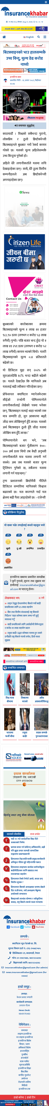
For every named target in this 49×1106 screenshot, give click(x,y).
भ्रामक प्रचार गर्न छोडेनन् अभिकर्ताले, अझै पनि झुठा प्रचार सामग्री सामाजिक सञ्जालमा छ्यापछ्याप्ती (28, 850)
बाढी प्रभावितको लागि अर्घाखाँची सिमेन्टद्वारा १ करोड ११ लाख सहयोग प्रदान (24, 626)
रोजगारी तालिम (24, 1082)
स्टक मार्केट (24, 1061)
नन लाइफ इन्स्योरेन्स (24, 1037)
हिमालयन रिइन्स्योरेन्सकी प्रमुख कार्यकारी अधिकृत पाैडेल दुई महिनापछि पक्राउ (28, 860)
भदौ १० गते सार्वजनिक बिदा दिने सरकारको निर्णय (24, 840)
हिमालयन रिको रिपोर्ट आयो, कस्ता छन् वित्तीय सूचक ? (27, 880)
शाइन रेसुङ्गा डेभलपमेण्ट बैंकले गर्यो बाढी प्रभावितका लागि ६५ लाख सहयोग (23, 605)
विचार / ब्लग (24, 1044)
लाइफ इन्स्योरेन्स (24, 1034)
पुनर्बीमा (25, 1054)
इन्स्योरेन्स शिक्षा (24, 1068)
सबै (42, 598)
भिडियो (24, 1085)
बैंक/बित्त (24, 1072)
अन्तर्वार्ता (24, 1058)
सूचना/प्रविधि (24, 1065)
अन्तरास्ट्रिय (24, 1051)
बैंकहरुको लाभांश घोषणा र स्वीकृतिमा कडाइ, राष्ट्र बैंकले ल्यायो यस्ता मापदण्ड (27, 900)
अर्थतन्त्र (24, 1078)
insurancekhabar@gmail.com (27, 587)
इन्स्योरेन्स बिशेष (24, 1041)
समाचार (24, 1030)
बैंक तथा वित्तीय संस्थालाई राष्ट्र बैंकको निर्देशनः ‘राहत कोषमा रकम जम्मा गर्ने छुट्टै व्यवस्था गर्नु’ (22, 616)
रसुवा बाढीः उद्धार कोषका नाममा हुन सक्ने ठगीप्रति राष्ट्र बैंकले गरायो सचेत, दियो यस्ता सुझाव (23, 636)
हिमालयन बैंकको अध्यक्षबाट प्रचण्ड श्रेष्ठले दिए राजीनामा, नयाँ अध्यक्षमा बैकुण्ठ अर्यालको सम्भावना (28, 890)
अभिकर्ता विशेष (24, 1048)
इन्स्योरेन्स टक (24, 1089)
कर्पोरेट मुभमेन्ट (25, 1075)
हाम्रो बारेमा (19, 1097)
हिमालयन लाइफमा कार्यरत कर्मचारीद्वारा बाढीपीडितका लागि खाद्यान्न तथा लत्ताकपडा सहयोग (27, 870)
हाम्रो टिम (31, 1097)
